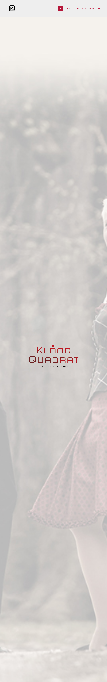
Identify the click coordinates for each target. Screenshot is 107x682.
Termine (76, 8)
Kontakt (91, 8)
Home (61, 8)
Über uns (68, 8)
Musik (84, 8)
